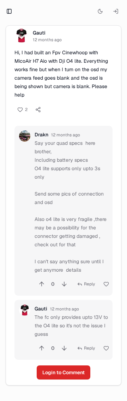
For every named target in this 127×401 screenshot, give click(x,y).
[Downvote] (64, 284)
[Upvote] (42, 284)
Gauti (39, 33)
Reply (89, 284)
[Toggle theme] (100, 11)
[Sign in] (115, 11)
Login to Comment (63, 372)
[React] (106, 284)
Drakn (41, 134)
